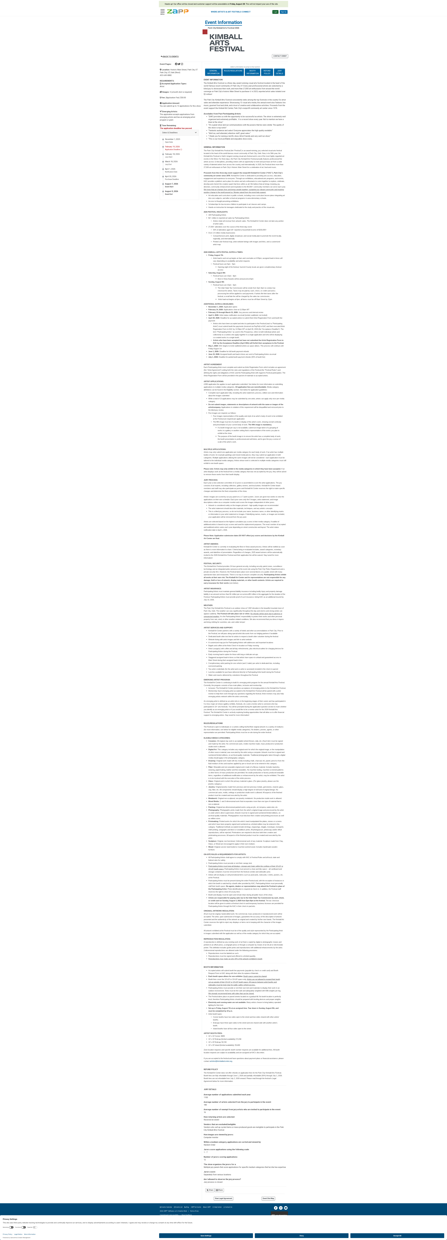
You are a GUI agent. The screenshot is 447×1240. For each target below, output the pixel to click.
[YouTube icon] (285, 1209)
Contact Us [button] (228, 1207)
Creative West (182, 1211)
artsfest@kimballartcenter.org (221, 1061)
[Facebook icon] (275, 1209)
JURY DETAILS (279, 72)
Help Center (218, 1207)
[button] (179, 133)
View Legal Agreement (223, 1198)
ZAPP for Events (196, 1207)
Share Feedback (186, 1215)
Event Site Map (268, 1198)
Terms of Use (194, 1211)
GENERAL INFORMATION (213, 72)
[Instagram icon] (280, 1209)
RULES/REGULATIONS (233, 71)
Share (211, 1190)
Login (275, 12)
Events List (179, 1207)
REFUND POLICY (267, 72)
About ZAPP (207, 1207)
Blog (187, 1207)
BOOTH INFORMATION (252, 72)
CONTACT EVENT (280, 56)
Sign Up (283, 12)
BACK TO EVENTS (171, 56)
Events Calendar (166, 1207)
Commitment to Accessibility (169, 1215)
